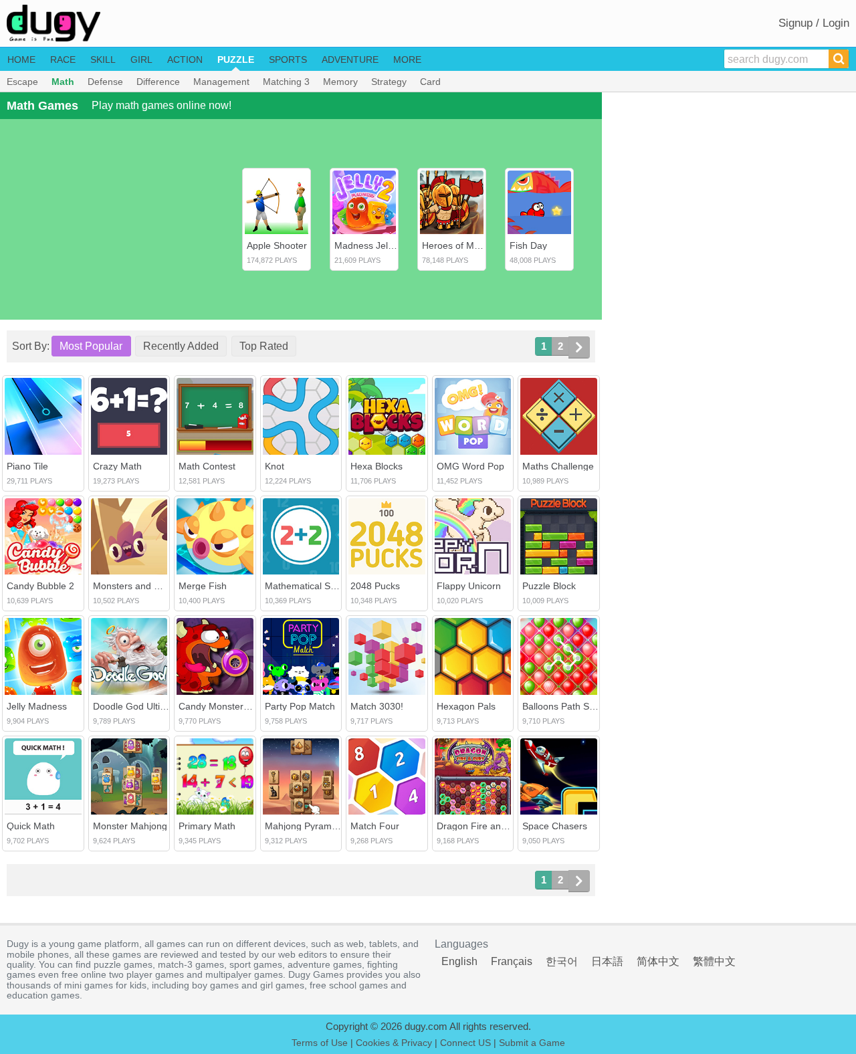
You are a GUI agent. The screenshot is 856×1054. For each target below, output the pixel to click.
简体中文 (658, 961)
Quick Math (31, 826)
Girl (141, 59)
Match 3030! (376, 706)
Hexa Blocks (376, 466)
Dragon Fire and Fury (482, 826)
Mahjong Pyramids (304, 826)
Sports (288, 59)
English (459, 961)
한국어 (562, 961)
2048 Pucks (375, 586)
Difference (158, 81)
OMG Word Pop (470, 466)
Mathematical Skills (305, 586)
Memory (340, 81)
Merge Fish (203, 586)
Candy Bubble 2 (40, 586)
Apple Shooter (277, 245)
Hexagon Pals (466, 706)
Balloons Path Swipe (565, 706)
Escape (22, 81)
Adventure (350, 59)
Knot (274, 466)
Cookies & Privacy (394, 1042)
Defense (105, 81)
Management (221, 81)
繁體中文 (714, 961)
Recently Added (181, 346)
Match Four (374, 826)
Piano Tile (27, 466)
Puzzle (235, 59)
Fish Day (528, 245)
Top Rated (263, 346)
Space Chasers (554, 826)
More (407, 59)
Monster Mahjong (130, 826)
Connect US (465, 1042)
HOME (21, 59)
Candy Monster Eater (224, 706)
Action (185, 59)
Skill (103, 59)
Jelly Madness (37, 706)
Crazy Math (117, 466)
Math (62, 81)
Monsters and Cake (134, 586)
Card (430, 81)
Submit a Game (532, 1042)
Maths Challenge (558, 466)
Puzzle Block (549, 586)
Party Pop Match (300, 706)
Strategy (389, 81)
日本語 (607, 961)
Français (511, 961)
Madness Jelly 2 (368, 245)
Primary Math (207, 826)
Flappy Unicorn (469, 586)
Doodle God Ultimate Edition (153, 706)
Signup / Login (813, 23)
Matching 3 (286, 81)
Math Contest (207, 466)
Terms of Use (320, 1042)
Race (63, 59)
